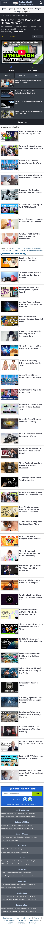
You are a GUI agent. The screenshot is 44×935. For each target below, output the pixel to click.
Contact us (7, 918)
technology (16, 248)
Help (17, 918)
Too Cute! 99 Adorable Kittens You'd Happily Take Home (18, 884)
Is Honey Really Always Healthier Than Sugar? (14, 852)
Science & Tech (21, 15)
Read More (18, 31)
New (36, 76)
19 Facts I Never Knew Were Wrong (11, 849)
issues (11, 250)
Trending (21, 923)
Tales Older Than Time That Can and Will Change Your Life (18, 899)
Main (2, 15)
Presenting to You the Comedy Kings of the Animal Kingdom (19, 861)
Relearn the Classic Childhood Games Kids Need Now (17, 828)
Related (7, 76)
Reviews (32, 923)
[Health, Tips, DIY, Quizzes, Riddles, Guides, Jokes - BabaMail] (23, 3)
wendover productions (35, 250)
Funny (22, 857)
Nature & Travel (22, 834)
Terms (37, 918)
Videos (8, 15)
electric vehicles (20, 250)
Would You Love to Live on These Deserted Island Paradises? (19, 837)
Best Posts (34, 920)
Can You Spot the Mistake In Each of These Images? (16, 825)
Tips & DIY (22, 846)
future (23, 248)
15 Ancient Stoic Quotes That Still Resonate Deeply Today (18, 896)
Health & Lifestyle (22, 810)
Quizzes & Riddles (22, 822)
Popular (22, 76)
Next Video (37, 37)
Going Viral (22, 881)
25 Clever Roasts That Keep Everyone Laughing (15, 864)
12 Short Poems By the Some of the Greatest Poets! (16, 872)
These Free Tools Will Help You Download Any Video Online (18, 911)
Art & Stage (22, 869)
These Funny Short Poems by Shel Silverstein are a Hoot (17, 876)
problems (29, 248)
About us (27, 918)
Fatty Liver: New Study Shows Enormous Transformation (18, 816)
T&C (26, 804)
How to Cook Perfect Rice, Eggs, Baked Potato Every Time (18, 813)
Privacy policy (9, 920)
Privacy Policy (33, 804)
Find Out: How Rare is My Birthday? (11, 888)
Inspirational (22, 893)
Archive (11, 923)
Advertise (22, 920)
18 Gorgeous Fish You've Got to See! (12, 840)
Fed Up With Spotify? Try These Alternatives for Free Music (18, 908)
